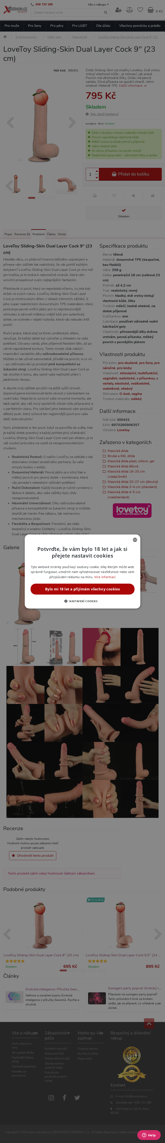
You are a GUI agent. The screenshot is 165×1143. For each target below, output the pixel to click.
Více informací (105, 577)
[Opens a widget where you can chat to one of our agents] (149, 1135)
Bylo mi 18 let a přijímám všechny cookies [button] (82, 589)
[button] (82, 601)
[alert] (82, 571)
